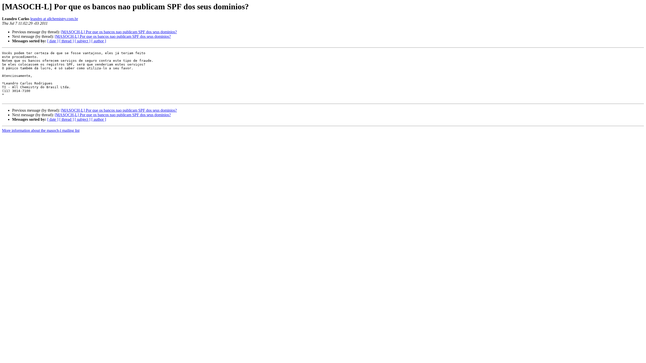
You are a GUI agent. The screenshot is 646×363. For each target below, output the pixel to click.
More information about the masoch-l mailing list (40, 130)
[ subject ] (82, 41)
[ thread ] (66, 41)
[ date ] (52, 41)
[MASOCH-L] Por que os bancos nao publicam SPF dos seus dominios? (119, 32)
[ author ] (98, 41)
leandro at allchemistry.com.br (54, 19)
